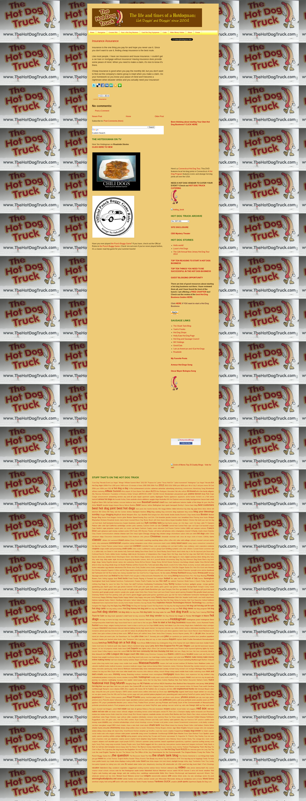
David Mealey (161, 551)
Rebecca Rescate (148, 709)
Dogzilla (109, 562)
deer (194, 554)
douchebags (184, 562)
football (167, 578)
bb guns (204, 502)
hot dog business (179, 606)
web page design (115, 773)
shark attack (144, 725)
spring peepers (132, 736)
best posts (140, 509)
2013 (166, 485)
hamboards (195, 595)
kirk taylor (186, 643)
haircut (180, 595)
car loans (135, 528)
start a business (98, 739)
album (147, 491)
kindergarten (164, 643)
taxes (184, 744)
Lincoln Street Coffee (99, 651)
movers (119, 677)
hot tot (162, 620)
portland (188, 700)
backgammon (195, 499)
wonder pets (154, 779)
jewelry (186, 633)
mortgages (168, 674)
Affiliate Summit (113, 491)
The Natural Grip (128, 752)
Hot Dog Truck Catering (198, 612)
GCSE (135, 587)
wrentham (95, 782)
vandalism (115, 768)
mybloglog (112, 680)
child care (189, 534)
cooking (164, 546)
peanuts (119, 697)
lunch (138, 657)
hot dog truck (180, 611)
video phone (190, 768)
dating (137, 551)
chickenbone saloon (178, 534)
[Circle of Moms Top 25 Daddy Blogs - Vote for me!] (192, 467)
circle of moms (197, 537)
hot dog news (186, 608)
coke (178, 540)
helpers (139, 600)
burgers (125, 523)
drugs (116, 565)
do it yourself (155, 559)
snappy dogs (189, 731)
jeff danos (134, 633)
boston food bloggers (109, 517)
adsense (154, 488)
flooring (203, 576)
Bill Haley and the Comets (116, 512)
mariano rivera (160, 660)
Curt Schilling (167, 549)
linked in (211, 651)
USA (179, 764)
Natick (211, 680)
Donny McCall (162, 562)
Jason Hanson (193, 631)
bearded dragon (108, 505)
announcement (103, 497)
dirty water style (110, 559)
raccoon (171, 705)
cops (185, 546)
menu (94, 669)
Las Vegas (184, 645)
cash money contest (116, 531)
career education (158, 528)
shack (118, 725)
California (113, 526)
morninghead (158, 674)
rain (187, 705)
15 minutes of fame (135, 485)
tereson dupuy (120, 747)
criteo (134, 549)
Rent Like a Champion (177, 712)
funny (172, 584)
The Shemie (183, 756)
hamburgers (204, 595)
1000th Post (107, 485)
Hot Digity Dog (116, 606)
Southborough (163, 733)
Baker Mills (103, 502)
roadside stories (155, 714)
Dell (198, 554)
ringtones (145, 714)
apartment (145, 497)
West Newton (169, 773)
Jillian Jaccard (206, 633)
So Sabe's (204, 731)
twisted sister (132, 764)
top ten (193, 759)
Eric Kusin (201, 567)
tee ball (98, 747)
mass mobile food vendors (128, 663)
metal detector (118, 669)
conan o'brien (148, 543)
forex (183, 578)
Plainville (106, 700)
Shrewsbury (151, 728)
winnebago (198, 776)
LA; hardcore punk (110, 646)
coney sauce (192, 543)
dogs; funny (101, 562)
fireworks (156, 576)
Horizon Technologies (175, 603)
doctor (163, 559)
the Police (206, 752)
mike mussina (138, 671)
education (101, 567)
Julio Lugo (138, 639)
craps (102, 549)
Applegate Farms (162, 497)
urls (176, 764)
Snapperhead (178, 731)
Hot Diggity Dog (104, 606)
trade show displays (118, 761)
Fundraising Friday (160, 584)
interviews (194, 628)
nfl (140, 686)
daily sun (103, 551)
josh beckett (108, 639)
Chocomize (108, 537)
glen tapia (161, 589)
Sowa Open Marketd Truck (193, 733)
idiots (170, 625)
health (191, 597)
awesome (182, 499)
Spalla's (206, 733)
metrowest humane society (158, 669)
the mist (119, 752)
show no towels (140, 728)
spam (212, 733)
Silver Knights (181, 728)
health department (208, 597)
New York (113, 686)
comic (212, 540)
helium (134, 600)
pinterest (95, 700)
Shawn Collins (189, 725)
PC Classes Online (109, 697)
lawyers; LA (96, 648)
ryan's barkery (164, 720)
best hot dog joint (104, 508)
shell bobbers (198, 725)
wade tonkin (139, 770)
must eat (194, 677)
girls (142, 589)
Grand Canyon (170, 592)
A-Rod (131, 488)
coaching (147, 540)
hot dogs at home (106, 620)
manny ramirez (128, 660)
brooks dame (119, 520)
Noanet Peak (198, 686)
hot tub (167, 620)
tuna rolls (117, 764)
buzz (142, 523)
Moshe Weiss (180, 674)
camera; (140, 526)
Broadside (110, 520)
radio (183, 705)
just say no (153, 639)
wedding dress (135, 773)
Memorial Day (189, 666)
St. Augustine (180, 736)
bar (111, 502)
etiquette (104, 570)
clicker (104, 540)
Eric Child (171, 567)
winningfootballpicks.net (104, 778)
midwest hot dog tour (99, 671)
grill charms (127, 595)
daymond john (201, 551)
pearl (124, 697)
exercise (167, 570)
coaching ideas (157, 540)
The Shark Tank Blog (182, 326)
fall (104, 573)
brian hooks (204, 517)
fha (119, 576)
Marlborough (196, 660)
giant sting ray (119, 589)
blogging (109, 515)
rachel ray (177, 705)
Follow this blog (185, 443)
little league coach (127, 654)
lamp (142, 646)
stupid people (124, 741)
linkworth (99, 654)
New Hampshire (189, 683)
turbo (122, 764)
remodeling (138, 712)
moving (130, 677)
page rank (136, 694)
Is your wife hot (124, 631)
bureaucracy (118, 523)
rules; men (116, 720)
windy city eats (188, 776)
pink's (212, 697)
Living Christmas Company (153, 654)
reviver (108, 714)
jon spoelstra (184, 636)
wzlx (126, 782)
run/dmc (131, 720)
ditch (148, 559)
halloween (187, 595)
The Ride (148, 756)
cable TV (204, 523)
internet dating (129, 628)
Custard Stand (198, 549)
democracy (101, 557)
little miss (140, 654)
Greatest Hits (113, 32)
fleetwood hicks (184, 576)
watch (175, 770)
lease (124, 648)
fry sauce (109, 584)
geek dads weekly (152, 587)
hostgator (95, 606)
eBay (161, 565)
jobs (113, 636)
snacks (165, 731)
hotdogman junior (193, 620)
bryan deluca (165, 520)
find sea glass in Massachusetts (141, 576)
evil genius (152, 570)
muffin (167, 677)
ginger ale (137, 589)
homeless (137, 603)
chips (102, 537)
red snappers (191, 709)
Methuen (127, 669)
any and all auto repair (133, 497)
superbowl (170, 741)
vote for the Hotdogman (124, 770)
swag (107, 744)
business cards (134, 523)
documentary (170, 559)
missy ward (174, 671)
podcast (141, 700)
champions (180, 531)
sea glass (102, 725)
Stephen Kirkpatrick (158, 739)
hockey (183, 600)
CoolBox (180, 546)
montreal (145, 674)
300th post (176, 485)
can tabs (158, 526)
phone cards (169, 697)
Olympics (118, 692)
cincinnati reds (174, 537)
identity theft (163, 625)
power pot (206, 700)
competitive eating (127, 543)
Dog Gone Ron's (200, 559)
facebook (210, 570)
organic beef (183, 692)
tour (212, 759)
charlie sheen (202, 531)
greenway (210, 592)
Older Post (159, 116)
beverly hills (157, 509)
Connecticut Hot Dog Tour (189, 169)
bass (166, 502)
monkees (137, 674)
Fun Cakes (124, 584)
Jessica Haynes (178, 633)
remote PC (165, 712)
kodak (206, 643)
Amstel (161, 494)
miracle (161, 671)
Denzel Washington (118, 557)
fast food (140, 573)
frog (99, 584)
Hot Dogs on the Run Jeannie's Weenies (137, 620)
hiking (176, 600)
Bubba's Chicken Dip (190, 520)
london (196, 654)
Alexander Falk (172, 491)
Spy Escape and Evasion (157, 736)
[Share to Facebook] (106, 96)
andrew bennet (194, 494)
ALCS (153, 491)
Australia (162, 499)
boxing (140, 517)
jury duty (145, 639)
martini (107, 663)
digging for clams (178, 557)
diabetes (148, 557)
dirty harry (210, 557)
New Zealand (134, 686)
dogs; (94, 562)
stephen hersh (135, 739)
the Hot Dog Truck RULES (176, 749)
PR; (100, 702)
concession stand (159, 543)
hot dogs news (117, 620)
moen (203, 671)
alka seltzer (182, 491)
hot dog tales (134, 612)
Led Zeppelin (132, 648)
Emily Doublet (141, 567)
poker (152, 700)
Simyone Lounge (193, 728)
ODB (122, 689)
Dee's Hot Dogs (172, 554)
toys (108, 761)
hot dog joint (142, 608)
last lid (197, 646)
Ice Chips (150, 625)
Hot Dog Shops (179, 332)
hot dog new (174, 609)
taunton (178, 744)
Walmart (155, 770)
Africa (123, 491)
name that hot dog (150, 680)
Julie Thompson (128, 639)
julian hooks (118, 639)
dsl (119, 565)
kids (148, 643)
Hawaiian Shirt (173, 597)
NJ (192, 686)
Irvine (117, 631)
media (107, 666)
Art (114, 499)
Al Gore (133, 491)
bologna (154, 515)
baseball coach (157, 502)
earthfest (135, 565)
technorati (199, 744)
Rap (203, 705)
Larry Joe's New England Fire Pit (164, 646)
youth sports (183, 782)
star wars (211, 736)
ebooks (166, 565)
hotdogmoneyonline (98, 622)
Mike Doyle (111, 671)
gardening (96, 587)
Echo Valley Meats (180, 565)
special (99, 736)
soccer (211, 731)
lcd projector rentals (111, 648)
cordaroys (191, 546)
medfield (101, 666)
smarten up (143, 731)
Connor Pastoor (106, 546)
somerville (134, 733)
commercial (115, 543)
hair (176, 595)
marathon (151, 660)
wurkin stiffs (120, 782)
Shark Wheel (165, 725)
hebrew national (98, 600)
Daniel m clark (112, 551)
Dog (177, 559)
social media (96, 733)
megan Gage (141, 666)
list (104, 654)
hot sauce (155, 620)
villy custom (209, 768)
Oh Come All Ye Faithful (144, 689)
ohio (155, 689)
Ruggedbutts (96, 720)
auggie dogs (154, 499)
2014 (170, 485)
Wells (162, 773)
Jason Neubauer (204, 631)
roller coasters (132, 717)
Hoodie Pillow (151, 603)
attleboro (145, 499)
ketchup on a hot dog (122, 642)
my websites (103, 680)
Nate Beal (178, 680)
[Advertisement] (191, 61)
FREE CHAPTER (198, 292)
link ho (129, 651)
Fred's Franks (146, 581)
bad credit (210, 499)
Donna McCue (140, 562)
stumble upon (113, 741)
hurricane (123, 625)
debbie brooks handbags (119, 554)
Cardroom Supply (146, 528)
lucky (125, 657)
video (182, 767)
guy (170, 595)
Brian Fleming (194, 517)
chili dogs (200, 534)
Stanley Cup (202, 736)
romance (150, 717)
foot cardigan (158, 578)
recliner (173, 709)
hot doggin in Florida (183, 616)
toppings (199, 759)
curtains (175, 549)
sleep (109, 731)
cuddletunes (146, 549)
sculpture (211, 722)
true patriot (96, 764)
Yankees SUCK (162, 781)
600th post (104, 488)
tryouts (102, 764)
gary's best (113, 587)
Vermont (164, 768)
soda (103, 733)
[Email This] (99, 96)
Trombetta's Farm (199, 761)
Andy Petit (205, 494)
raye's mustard (97, 709)
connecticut (201, 543)
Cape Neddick (97, 528)
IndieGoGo (198, 625)
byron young (172, 523)
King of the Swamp (175, 643)
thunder (131, 759)
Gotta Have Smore (146, 592)
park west (178, 694)
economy (191, 565)
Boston (204, 514)
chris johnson (145, 537)
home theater (128, 603)
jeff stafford (143, 633)
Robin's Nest (191, 714)
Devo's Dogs (139, 557)
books (177, 515)
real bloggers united (110, 709)
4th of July (192, 485)
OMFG (125, 692)
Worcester (163, 779)
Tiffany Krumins (140, 759)
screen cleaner (174, 722)
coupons (95, 549)
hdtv (180, 597)
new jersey (200, 683)
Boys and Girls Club (151, 517)
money (116, 674)
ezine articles (202, 570)
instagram (95, 628)
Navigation (101, 32)
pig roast (202, 697)
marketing (187, 660)
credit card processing (113, 549)
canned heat (173, 526)
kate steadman (163, 639)
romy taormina (159, 717)
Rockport (211, 714)
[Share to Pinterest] (108, 96)
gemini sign (168, 587)
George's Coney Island (206, 587)
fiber (122, 576)
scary (110, 722)
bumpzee (110, 523)
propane (122, 705)
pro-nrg (158, 702)
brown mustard (130, 520)
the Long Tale (206, 749)
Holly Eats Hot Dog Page (184, 336)
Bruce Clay (139, 520)
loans (171, 654)
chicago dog (154, 534)
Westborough (179, 773)
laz (102, 648)
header (185, 597)
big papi (194, 509)
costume (211, 546)
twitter (140, 764)
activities (147, 488)
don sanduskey (129, 562)
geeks (162, 587)
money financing (127, 674)
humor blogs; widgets (106, 625)
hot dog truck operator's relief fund (118, 616)
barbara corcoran (119, 502)
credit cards (127, 549)
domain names (118, 562)
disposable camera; (139, 559)
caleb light (105, 526)
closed (121, 540)
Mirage (167, 671)
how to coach (132, 622)
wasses (169, 770)
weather (207, 770)
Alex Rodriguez (161, 491)
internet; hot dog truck (157, 628)
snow (198, 730)
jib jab (198, 633)
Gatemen (129, 587)
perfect (159, 697)
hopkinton (161, 603)
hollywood (96, 603)
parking (184, 694)
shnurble (106, 728)
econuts (197, 565)
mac (150, 657)
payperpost (96, 697)
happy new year (144, 597)
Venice (157, 768)
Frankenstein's (129, 581)
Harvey (159, 597)
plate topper (126, 700)
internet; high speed (142, 628)
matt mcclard (173, 663)
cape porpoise (108, 528)
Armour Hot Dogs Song (181, 365)
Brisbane (104, 520)
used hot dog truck (189, 764)
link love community (141, 651)
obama (117, 689)
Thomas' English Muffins (120, 759)
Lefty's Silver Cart (153, 648)
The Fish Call (146, 749)
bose (198, 515)
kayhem (179, 639)
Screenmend (183, 722)
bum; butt (102, 523)
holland (204, 600)
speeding (105, 736)
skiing (99, 731)
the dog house (118, 749)
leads (120, 648)
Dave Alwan (144, 551)
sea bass (95, 725)
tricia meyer (154, 761)
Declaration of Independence (147, 554)
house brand (123, 622)
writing (110, 782)
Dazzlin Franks (104, 554)
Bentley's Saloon (184, 505)
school (132, 722)
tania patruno (170, 744)
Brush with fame (154, 520)
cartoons (203, 528)
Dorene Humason (173, 562)
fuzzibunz (185, 584)
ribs (121, 714)
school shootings (141, 722)
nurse (112, 689)
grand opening (181, 592)
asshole (134, 499)
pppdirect (95, 702)
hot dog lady (153, 609)
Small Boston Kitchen (131, 731)
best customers (206, 505)
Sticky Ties (191, 739)
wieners (164, 776)
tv (126, 764)
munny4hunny (174, 677)
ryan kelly (155, 720)
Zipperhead (192, 782)
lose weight (102, 657)
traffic (133, 761)
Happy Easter (118, 597)
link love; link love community (197, 651)
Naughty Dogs (131, 683)
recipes (167, 709)
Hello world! (178, 245)
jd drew (114, 633)
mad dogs (156, 657)
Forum (197, 32)
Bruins (146, 520)
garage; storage (202, 584)
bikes (204, 509)
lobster (183, 654)
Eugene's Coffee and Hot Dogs (118, 570)
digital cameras (191, 557)
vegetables (124, 768)
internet (120, 628)
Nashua (171, 680)
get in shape (103, 589)
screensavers (193, 722)
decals (134, 554)
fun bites (117, 584)
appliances (173, 497)
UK (164, 764)
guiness (153, 595)
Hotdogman (178, 619)
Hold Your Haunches (194, 600)
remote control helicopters (151, 712)
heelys (107, 600)
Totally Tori (206, 759)
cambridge (121, 526)
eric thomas (209, 567)
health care (197, 597)
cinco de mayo (185, 537)
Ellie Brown (127, 567)
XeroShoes (132, 782)
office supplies (129, 689)
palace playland (156, 694)
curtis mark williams (186, 549)
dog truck (210, 559)
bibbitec (169, 509)
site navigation (209, 728)
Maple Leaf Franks (141, 660)
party (203, 694)
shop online (130, 728)
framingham (209, 578)
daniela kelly (122, 551)
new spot (106, 686)
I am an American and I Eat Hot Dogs (189, 349)
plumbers (134, 700)
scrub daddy (203, 722)
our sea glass (209, 692)
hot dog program (200, 609)
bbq (209, 502)
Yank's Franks (179, 329)
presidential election (115, 702)
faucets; (157, 573)
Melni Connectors (164, 666)
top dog (187, 759)
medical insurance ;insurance (120, 666)
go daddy (183, 589)
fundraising (148, 584)
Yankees (150, 782)
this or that (107, 759)
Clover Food (134, 540)
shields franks (97, 728)
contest (137, 546)
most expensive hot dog (194, 674)
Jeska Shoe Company (164, 633)
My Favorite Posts (179, 358)
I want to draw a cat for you (136, 625)
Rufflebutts (210, 717)
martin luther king (98, 663)
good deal (206, 589)
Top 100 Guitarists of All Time (173, 759)
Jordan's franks (98, 639)
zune (210, 782)
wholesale (95, 776)
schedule (116, 722)
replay (188, 712)
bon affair (160, 515)
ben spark (166, 505)
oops (165, 692)
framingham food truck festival (104, 581)
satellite (207, 720)
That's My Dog (205, 747)
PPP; (212, 700)
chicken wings (165, 534)
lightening (198, 648)
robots (198, 714)
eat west (156, 565)
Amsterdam (169, 494)
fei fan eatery (166, 573)
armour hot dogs (105, 499)
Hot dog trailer (146, 612)
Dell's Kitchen (205, 554)
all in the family (202, 491)
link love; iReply (180, 651)
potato (194, 700)
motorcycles (112, 677)
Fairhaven (98, 573)
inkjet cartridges (208, 625)
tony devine (159, 759)
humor (95, 625)
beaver (116, 505)
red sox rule (103, 712)
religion (131, 712)
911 (109, 488)
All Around (191, 491)
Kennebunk (197, 639)
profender (95, 705)
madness (163, 657)
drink (212, 562)
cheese (117, 534)
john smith (160, 636)
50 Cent (211, 485)
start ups (107, 739)
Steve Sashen (182, 739)
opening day (173, 692)
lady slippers (122, 646)
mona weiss (108, 674)
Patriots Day (209, 694)
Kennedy (95, 643)
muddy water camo (157, 677)
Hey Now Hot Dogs (167, 600)
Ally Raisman (96, 494)
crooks (139, 549)
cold (182, 540)
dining (204, 557)
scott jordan (164, 722)
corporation (203, 546)
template (111, 747)
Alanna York (141, 491)
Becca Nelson (124, 505)
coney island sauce (179, 543)
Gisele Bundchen (151, 589)
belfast (150, 505)
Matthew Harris (193, 663)
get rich (111, 589)
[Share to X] (104, 96)
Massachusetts (149, 662)
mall (112, 660)
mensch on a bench (207, 666)
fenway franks (191, 573)
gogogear (197, 589)
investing (202, 628)
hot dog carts (99, 608)
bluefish (145, 515)
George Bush (192, 587)
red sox (201, 708)
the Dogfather (130, 749)
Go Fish (190, 589)
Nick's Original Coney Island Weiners (161, 686)
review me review (98, 714)
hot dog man (163, 608)
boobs (172, 515)
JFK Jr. (192, 633)
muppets (183, 677)
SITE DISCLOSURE (180, 227)
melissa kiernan (152, 666)
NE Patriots (145, 683)
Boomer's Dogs (185, 515)
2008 (144, 485)
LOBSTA (177, 654)
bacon (203, 499)
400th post (184, 485)
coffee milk (172, 540)
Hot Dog (126, 605)
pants (164, 694)
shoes (123, 728)
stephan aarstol (124, 739)
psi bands (146, 705)
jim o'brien (100, 636)
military (156, 671)
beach (99, 505)
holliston (211, 600)
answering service (116, 497)
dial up (153, 557)
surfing (201, 741)
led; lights (142, 648)
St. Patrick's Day (192, 736)
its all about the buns (144, 631)
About (190, 32)
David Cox (152, 551)
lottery (117, 657)
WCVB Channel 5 (184, 770)
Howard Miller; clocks (193, 622)
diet (170, 557)
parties (198, 694)
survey (207, 741)
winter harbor (128, 779)
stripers (101, 741)
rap (201, 705)
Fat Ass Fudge (148, 573)
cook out (157, 546)
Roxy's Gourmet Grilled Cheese (193, 717)
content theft (128, 546)
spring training (143, 736)
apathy (152, 497)
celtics (173, 531)
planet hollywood (115, 700)
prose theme (130, 705)
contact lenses (118, 546)
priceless (152, 702)
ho (180, 600)
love (121, 657)
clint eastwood (113, 540)
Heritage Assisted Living (150, 600)
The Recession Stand (137, 756)
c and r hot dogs (194, 523)
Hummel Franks (208, 622)
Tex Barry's (133, 747)
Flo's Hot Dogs (195, 576)
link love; (170, 651)
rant (197, 705)
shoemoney (115, 728)
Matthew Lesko (204, 663)
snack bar (158, 731)
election (111, 567)
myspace (120, 680)
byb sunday (151, 523)
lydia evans (144, 657)
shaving (180, 725)
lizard (165, 654)
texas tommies (167, 747)
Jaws (99, 633)
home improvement (106, 603)
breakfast (185, 517)
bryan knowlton (176, 520)
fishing (175, 576)
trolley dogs (188, 761)
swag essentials (115, 744)
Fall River (109, 573)
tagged (148, 744)
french (198, 581)
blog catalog (156, 512)
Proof (116, 705)
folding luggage (107, 578)
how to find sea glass (145, 622)
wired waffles (138, 779)
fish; (162, 576)
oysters (129, 694)
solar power (125, 733)
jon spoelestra (174, 636)
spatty (94, 736)
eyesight (194, 570)
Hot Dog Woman (168, 616)
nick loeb (145, 686)
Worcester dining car (175, 779)
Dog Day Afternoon (186, 559)
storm (207, 739)
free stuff (163, 581)
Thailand (185, 747)
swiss (134, 744)
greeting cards (117, 595)
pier (197, 697)
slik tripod (115, 731)
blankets (143, 512)
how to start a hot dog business (169, 622)
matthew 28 (183, 663)
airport (128, 491)
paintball (146, 694)
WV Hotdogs (178, 342)
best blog (193, 505)
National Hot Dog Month (108, 683)
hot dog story (124, 612)
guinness (160, 595)
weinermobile (154, 773)
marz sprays (114, 663)
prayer (104, 702)
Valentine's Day (106, 768)
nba (138, 683)
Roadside (177, 352)
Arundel (117, 499)
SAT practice (199, 720)
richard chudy (127, 714)
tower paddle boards (99, 761)
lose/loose (110, 657)
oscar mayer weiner (196, 692)
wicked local (139, 776)
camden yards (131, 526)
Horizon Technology (193, 603)
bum (96, 523)
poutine (199, 700)
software (118, 733)
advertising (170, 488)
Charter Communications (104, 534)
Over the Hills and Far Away (117, 694)
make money (197, 657)
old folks (170, 689)
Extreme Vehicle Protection (180, 570)
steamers (114, 739)
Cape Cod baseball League (204, 526)
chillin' (207, 534)
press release (128, 702)
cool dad (174, 546)
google (106, 592)
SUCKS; (132, 741)
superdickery (179, 741)
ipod (106, 631)
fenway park (203, 573)
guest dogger (137, 595)
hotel (108, 622)
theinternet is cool (194, 756)
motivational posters (99, 677)
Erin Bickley (96, 570)
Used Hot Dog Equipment (150, 32)
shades (123, 725)
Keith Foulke (187, 639)
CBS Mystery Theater (180, 233)
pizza (100, 700)
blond (124, 515)
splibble (112, 736)
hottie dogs (114, 622)
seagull (109, 725)
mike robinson (148, 671)
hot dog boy (168, 606)
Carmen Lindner (180, 528)
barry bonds (137, 502)
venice (152, 768)
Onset (161, 692)
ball (108, 502)
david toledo (181, 551)
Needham (168, 683)
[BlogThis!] (101, 96)
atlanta (139, 499)
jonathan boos (194, 636)
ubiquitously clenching (154, 764)
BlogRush (117, 515)
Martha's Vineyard (208, 660)
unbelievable (170, 764)
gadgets (193, 584)
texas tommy (177, 747)
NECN (162, 683)
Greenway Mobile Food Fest (102, 595)
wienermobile (156, 776)
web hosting (103, 773)
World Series (208, 779)
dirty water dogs (97, 559)
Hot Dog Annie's (158, 606)
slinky (121, 731)
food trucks (123, 578)
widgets (147, 776)
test (127, 747)
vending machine (143, 768)
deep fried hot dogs (186, 554)
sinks (201, 728)
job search (108, 636)
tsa (107, 764)
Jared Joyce (183, 631)
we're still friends (197, 770)
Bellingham (157, 505)
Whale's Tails (209, 773)
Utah (199, 764)
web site (126, 773)
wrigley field (103, 782)
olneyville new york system (105, 692)
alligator (211, 491)
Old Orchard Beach (202, 689)
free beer (155, 581)
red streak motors (115, 712)
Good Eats (177, 345)
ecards (171, 565)
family (115, 573)
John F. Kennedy (150, 636)
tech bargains (191, 744)
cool (168, 546)
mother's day (209, 674)
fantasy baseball (127, 573)
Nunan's (106, 689)
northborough (97, 689)
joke (166, 636)
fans (118, 573)
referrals (124, 712)
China (212, 534)
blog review (189, 512)
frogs (103, 584)
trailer (138, 761)
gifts (132, 589)
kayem (172, 639)
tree (147, 761)
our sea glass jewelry (99, 694)
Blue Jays (137, 515)
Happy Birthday (106, 597)
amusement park (180, 494)
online (145, 692)
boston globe (121, 517)
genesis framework (179, 587)
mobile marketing (195, 671)
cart (192, 528)
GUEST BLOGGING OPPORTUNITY (187, 278)
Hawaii (164, 597)
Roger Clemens (110, 717)
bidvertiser (180, 509)
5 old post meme (202, 485)
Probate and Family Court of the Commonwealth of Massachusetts (188, 702)
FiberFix (127, 576)
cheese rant (124, 534)
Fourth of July (191, 578)
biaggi (164, 509)
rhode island (115, 714)
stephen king (146, 739)
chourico (124, 537)
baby (188, 499)
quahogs (165, 705)
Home (92, 32)
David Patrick (171, 551)
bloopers (130, 515)
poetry (147, 700)
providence (138, 705)
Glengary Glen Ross (173, 589)
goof (101, 592)
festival (115, 576)
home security (119, 603)
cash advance (102, 531)
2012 (161, 485)
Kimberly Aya (154, 643)
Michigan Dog (200, 669)
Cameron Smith (148, 526)
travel (143, 761)
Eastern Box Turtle (145, 565)
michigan (192, 669)
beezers (144, 505)
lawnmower (204, 646)
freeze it (192, 581)
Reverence (210, 712)
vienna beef (200, 768)
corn (197, 546)
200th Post (154, 485)
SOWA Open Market (175, 733)
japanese (175, 631)
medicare (133, 666)
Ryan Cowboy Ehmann (143, 720)
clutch (141, 540)
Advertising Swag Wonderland (203, 488)
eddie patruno (205, 565)
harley (153, 597)
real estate (121, 709)
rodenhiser (96, 717)
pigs (207, 697)
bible (174, 509)
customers (207, 549)
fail (93, 573)
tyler (144, 764)
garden (211, 584)
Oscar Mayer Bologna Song (183, 371)
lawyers (211, 646)
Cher (131, 534)
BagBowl (95, 502)
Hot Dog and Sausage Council (186, 339)
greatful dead (202, 592)
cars (188, 528)
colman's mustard (196, 540)
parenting (170, 694)
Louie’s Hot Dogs (180, 249)
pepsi (154, 697)
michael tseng (174, 669)
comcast (206, 540)
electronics (119, 567)
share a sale (130, 725)
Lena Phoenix (179, 648)
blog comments (166, 512)
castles (126, 531)
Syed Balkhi (141, 744)
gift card (127, 589)
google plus (125, 592)
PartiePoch (191, 694)
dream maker (194, 562)
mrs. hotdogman (142, 677)
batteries (184, 502)
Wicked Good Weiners (125, 776)
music (188, 677)
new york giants (123, 686)
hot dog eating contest (114, 609)
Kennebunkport (208, 639)
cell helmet (157, 531)
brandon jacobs (165, 517)
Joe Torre (131, 636)
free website (172, 581)
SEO (114, 725)
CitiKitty (206, 537)
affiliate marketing (98, 491)
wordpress (188, 779)
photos (184, 697)
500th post (95, 488)
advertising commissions (183, 488)
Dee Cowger (162, 554)
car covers (127, 528)
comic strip (96, 543)
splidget (117, 736)
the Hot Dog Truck (157, 749)
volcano (112, 770)
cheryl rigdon (138, 534)
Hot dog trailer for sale (161, 612)
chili (194, 534)
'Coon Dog (95, 483)
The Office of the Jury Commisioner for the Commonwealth (158, 752)
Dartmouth (130, 551)
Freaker (137, 581)
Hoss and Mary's (208, 603)
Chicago (146, 534)
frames (200, 578)
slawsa (104, 731)
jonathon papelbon (207, 636)
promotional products (106, 705)
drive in (95, 565)
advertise (161, 488)
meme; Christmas (177, 666)
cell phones (166, 531)
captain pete (118, 528)
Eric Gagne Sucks (182, 567)
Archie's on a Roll (202, 497)
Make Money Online (177, 32)
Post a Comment (102, 111)
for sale (174, 578)
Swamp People (126, 744)
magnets (170, 657)
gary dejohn (104, 587)
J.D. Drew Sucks (158, 631)
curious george (156, 549)
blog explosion (178, 512)
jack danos (168, 631)
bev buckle (148, 509)
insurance (102, 99)
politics (174, 700)
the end (138, 749)
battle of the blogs (194, 502)
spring (123, 736)
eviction (144, 570)
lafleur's (130, 646)
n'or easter (128, 680)
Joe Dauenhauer (121, 636)
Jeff (129, 633)
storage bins (200, 739)
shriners (169, 728)
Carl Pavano (169, 528)
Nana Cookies (163, 680)
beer (138, 505)
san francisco (189, 720)
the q (110, 756)
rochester (204, 714)
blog (149, 512)
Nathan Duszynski (189, 680)
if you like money (179, 625)
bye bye (165, 523)
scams (105, 722)
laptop (147, 646)
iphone (102, 631)
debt (130, 554)
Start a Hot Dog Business (129, 32)
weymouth (200, 773)
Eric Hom (193, 567)
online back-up (153, 692)
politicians (167, 700)
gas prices (122, 587)
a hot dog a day (120, 488)
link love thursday (158, 651)
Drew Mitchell (205, 562)
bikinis (209, 509)
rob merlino (165, 714)
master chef (164, 663)
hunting (117, 625)
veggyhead (132, 768)
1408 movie (124, 485)
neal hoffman (154, 683)
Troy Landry (210, 761)
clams (212, 537)
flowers (94, 578)
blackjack (136, 512)
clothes (127, 540)
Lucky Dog (131, 657)
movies (125, 677)
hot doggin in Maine (200, 616)
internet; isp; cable (171, 628)
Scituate (156, 722)
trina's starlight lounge (175, 761)
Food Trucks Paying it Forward (140, 578)
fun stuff (132, 584)
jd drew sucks (122, 633)
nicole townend (180, 686)
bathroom (176, 502)
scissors (150, 722)
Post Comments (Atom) (113, 121)
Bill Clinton (103, 512)
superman (195, 741)
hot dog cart (192, 606)
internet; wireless (184, 628)
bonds (167, 515)
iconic (156, 625)
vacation (95, 768)
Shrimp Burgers (160, 728)
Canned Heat (182, 526)
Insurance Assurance (105, 41)
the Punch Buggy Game (121, 244)
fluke (100, 578)
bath (170, 502)
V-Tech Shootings (208, 764)
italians (133, 631)
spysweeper (171, 736)
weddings (144, 773)
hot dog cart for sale (205, 606)
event (132, 570)
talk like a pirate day (158, 744)
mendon (197, 666)
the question (120, 755)
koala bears (200, 643)
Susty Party (100, 744)
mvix (199, 677)
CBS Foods (134, 531)
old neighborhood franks (183, 689)
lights (205, 648)
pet (164, 697)
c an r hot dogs (183, 523)
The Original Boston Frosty (191, 752)
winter (119, 779)
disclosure (120, 559)
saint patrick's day (177, 720)
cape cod (191, 526)
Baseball (146, 502)
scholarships (124, 722)
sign (174, 728)
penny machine (146, 697)
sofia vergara (109, 733)
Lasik (192, 646)
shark (137, 725)
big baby (187, 509)
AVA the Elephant (173, 499)
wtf (114, 782)
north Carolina (208, 686)
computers (139, 543)
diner (199, 557)
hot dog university (139, 616)
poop (182, 700)
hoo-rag (143, 603)
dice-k (166, 557)
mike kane (119, 671)
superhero (187, 741)
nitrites (188, 686)
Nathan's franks (202, 680)
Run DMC (124, 720)
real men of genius (134, 709)
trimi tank (162, 761)
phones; (177, 697)
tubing (111, 764)
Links (165, 32)
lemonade (170, 648)
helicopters (127, 600)
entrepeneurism (162, 567)
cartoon (197, 528)
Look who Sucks (204, 654)
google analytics (115, 592)
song (141, 733)
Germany (95, 589)
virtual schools (103, 770)
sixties (94, 731)
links (93, 654)
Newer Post (97, 116)
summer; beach (160, 741)
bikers (200, 509)
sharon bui (173, 725)
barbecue (129, 502)
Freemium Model (183, 581)
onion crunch (133, 692)
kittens (192, 643)
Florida (210, 575)
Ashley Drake (125, 499)
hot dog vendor (154, 615)
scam (100, 722)
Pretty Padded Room (140, 702)
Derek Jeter (130, 557)
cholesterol (116, 537)
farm (134, 573)
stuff (106, 741)
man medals (118, 660)
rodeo (103, 717)
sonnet (145, 733)
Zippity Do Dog (202, 782)
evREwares (160, 570)
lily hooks (210, 648)
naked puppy (137, 680)
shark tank (154, 725)
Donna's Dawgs (150, 562)
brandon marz (176, 517)
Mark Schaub (178, 660)
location (190, 654)
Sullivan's (139, 741)
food (115, 578)
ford (179, 578)
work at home (197, 779)
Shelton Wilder (209, 725)
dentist (108, 557)
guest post (146, 595)
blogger (102, 515)
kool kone (100, 646)
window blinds (177, 776)
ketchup (103, 642)
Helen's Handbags (116, 600)
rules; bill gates (106, 720)
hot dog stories (107, 611)
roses (178, 717)
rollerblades (142, 717)
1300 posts (116, 485)
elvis (133, 567)
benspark (173, 505)
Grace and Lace (159, 592)
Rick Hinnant (137, 714)
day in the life (191, 551)
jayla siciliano (106, 633)
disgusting (128, 559)
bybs (160, 523)
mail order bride (179, 657)
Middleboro (210, 669)
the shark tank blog (165, 755)
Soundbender (153, 733)
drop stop (101, 565)
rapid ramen (210, 705)
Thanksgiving (194, 747)
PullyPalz (154, 705)
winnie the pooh (208, 776)
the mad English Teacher (105, 752)
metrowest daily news (139, 669)
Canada (164, 526)
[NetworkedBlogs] (186, 440)
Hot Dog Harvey (130, 608)
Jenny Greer (151, 633)
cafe (99, 526)
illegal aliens (189, 625)
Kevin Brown (141, 643)
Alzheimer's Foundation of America (114, 494)
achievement (139, 488)
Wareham (162, 770)
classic (96, 539)
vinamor (95, 770)
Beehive (133, 505)
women (146, 779)
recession (159, 709)
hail (173, 595)
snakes (171, 731)
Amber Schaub (132, 494)
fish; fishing (168, 576)
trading (128, 761)
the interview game (194, 749)
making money (104, 660)
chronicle (165, 537)
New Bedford (178, 683)
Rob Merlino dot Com (178, 714)
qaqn (159, 705)
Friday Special (206, 581)
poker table (158, 700)
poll (179, 700)
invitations (95, 631)
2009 (148, 485)
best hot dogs (126, 508)
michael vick (183, 669)
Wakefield (148, 770)
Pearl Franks (133, 697)
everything (138, 570)
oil (158, 689)
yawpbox (174, 782)
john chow (139, 636)
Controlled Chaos (147, 546)
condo (168, 543)
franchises (119, 581)
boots (194, 515)
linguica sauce (112, 651)
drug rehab (109, 565)
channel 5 (188, 531)
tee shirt (104, 747)
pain (141, 694)
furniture (178, 584)
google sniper (134, 592)
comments (104, 543)
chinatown (95, 537)
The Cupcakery (107, 749)
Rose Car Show (170, 717)
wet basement (190, 773)
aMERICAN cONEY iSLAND (149, 494)
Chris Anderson (133, 537)
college (187, 540)
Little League (112, 654)
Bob (149, 515)
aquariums (181, 497)
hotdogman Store (207, 620)
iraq (109, 631)
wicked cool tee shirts (108, 776)
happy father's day (131, 597)
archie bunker (190, 497)
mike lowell (128, 671)
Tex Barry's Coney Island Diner (149, 747)
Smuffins (152, 731)
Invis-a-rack (210, 628)
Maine (188, 657)
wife (169, 776)
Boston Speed (132, 517)
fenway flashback (178, 573)
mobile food (183, 671)
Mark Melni (169, 660)
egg (106, 567)
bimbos (129, 512)
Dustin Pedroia (126, 565)
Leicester (163, 648)
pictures (192, 697)
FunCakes (140, 584)
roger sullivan (121, 717)
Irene (113, 631)
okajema (163, 689)
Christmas (155, 536)
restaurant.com (201, 712)
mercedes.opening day (105, 669)
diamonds (160, 557)
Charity (194, 531)
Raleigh (192, 705)
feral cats (107, 576)
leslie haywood (190, 648)
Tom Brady (150, 759)
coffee (165, 540)
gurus (166, 595)
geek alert (141, 587)
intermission (112, 628)
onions (140, 692)
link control (122, 651)
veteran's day (172, 768)
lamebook (136, 646)
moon (151, 674)
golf (201, 589)
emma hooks (150, 567)
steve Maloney (171, 739)
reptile (193, 712)
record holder (181, 709)
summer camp (148, 741)
